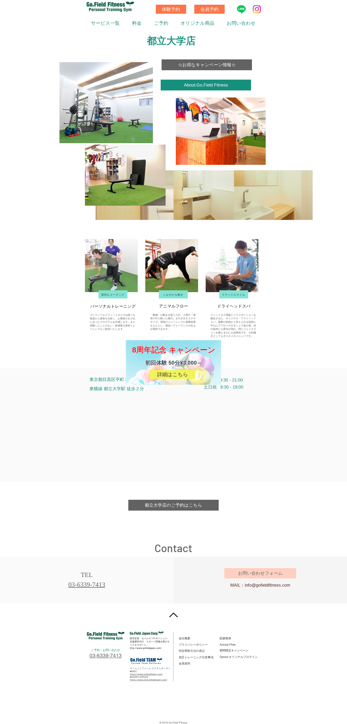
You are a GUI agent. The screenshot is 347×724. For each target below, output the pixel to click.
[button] (225, 335)
